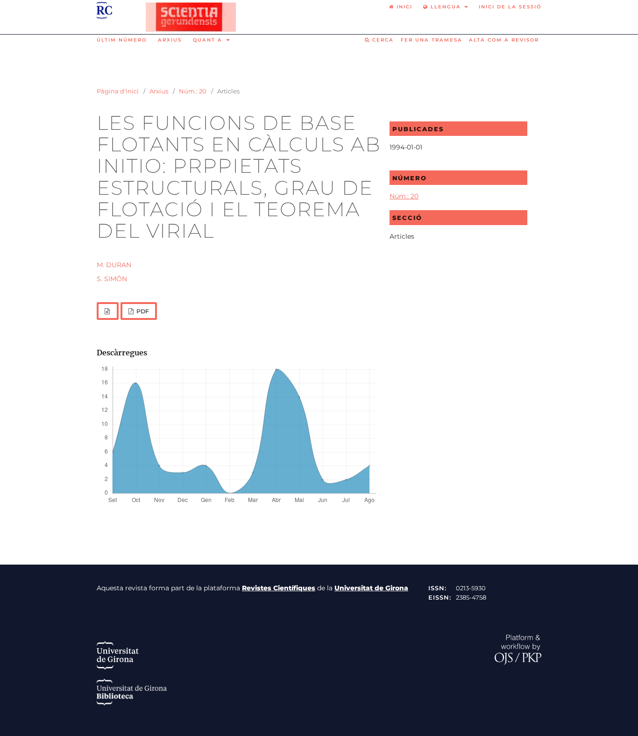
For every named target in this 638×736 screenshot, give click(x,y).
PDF (142, 311)
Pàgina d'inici (118, 91)
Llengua (445, 7)
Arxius (170, 40)
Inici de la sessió (510, 7)
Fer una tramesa (431, 40)
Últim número (122, 40)
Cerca (382, 40)
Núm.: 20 (192, 91)
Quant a (209, 40)
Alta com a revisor (504, 40)
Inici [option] (403, 7)
